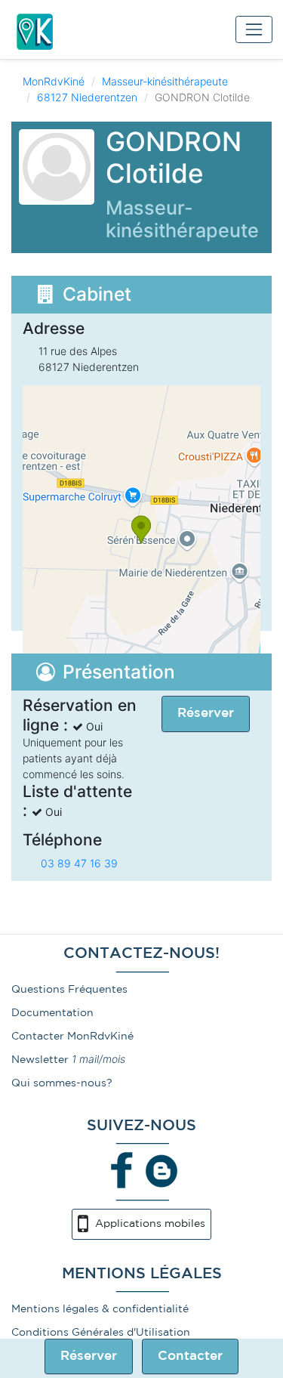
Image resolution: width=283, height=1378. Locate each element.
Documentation (52, 1013)
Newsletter (40, 1059)
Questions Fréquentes (69, 989)
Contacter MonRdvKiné (72, 1036)
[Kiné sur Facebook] (122, 1170)
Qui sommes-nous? (61, 1083)
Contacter (190, 1356)
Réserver (88, 1356)
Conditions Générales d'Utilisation (100, 1332)
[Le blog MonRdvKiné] (161, 1170)
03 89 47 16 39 (79, 863)
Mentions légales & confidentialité (100, 1309)
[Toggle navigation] (253, 29)
